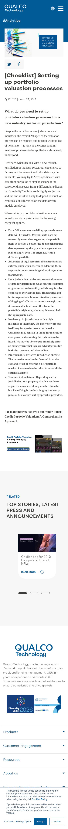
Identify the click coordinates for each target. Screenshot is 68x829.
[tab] (34, 732)
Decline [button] (57, 821)
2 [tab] (34, 593)
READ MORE (28, 571)
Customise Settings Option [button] (18, 821)
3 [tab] (45, 593)
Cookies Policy (39, 799)
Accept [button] (40, 821)
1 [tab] (22, 593)
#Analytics (11, 20)
